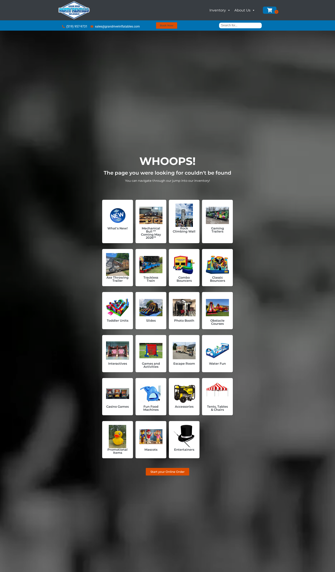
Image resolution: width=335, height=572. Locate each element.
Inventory (217, 10)
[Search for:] (240, 25)
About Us (242, 10)
